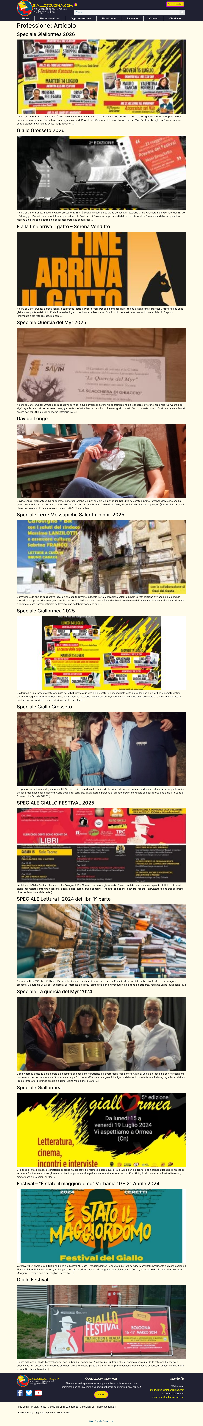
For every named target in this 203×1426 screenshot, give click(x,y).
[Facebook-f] (20, 1393)
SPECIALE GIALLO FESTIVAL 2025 (55, 803)
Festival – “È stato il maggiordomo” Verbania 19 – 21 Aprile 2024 (88, 1183)
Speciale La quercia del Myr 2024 (54, 991)
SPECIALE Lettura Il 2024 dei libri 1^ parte (64, 899)
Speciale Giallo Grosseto (44, 707)
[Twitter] (29, 1393)
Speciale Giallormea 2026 (46, 34)
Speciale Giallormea (39, 1087)
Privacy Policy (38, 1407)
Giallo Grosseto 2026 (40, 130)
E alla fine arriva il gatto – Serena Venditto (63, 226)
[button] (75, 4)
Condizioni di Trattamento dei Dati (98, 1407)
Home (25, 18)
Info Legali (23, 1407)
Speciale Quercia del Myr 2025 (51, 322)
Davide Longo (32, 418)
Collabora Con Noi (101, 1379)
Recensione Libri (49, 18)
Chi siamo (175, 18)
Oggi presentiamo (81, 18)
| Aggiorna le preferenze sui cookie (51, 1412)
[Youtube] (38, 1393)
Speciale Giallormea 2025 (46, 611)
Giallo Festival (32, 1280)
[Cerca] (182, 12)
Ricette (131, 18)
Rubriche (107, 18)
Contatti (153, 18)
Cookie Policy (25, 1412)
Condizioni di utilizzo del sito (63, 1407)
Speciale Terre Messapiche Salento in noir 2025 (70, 515)
